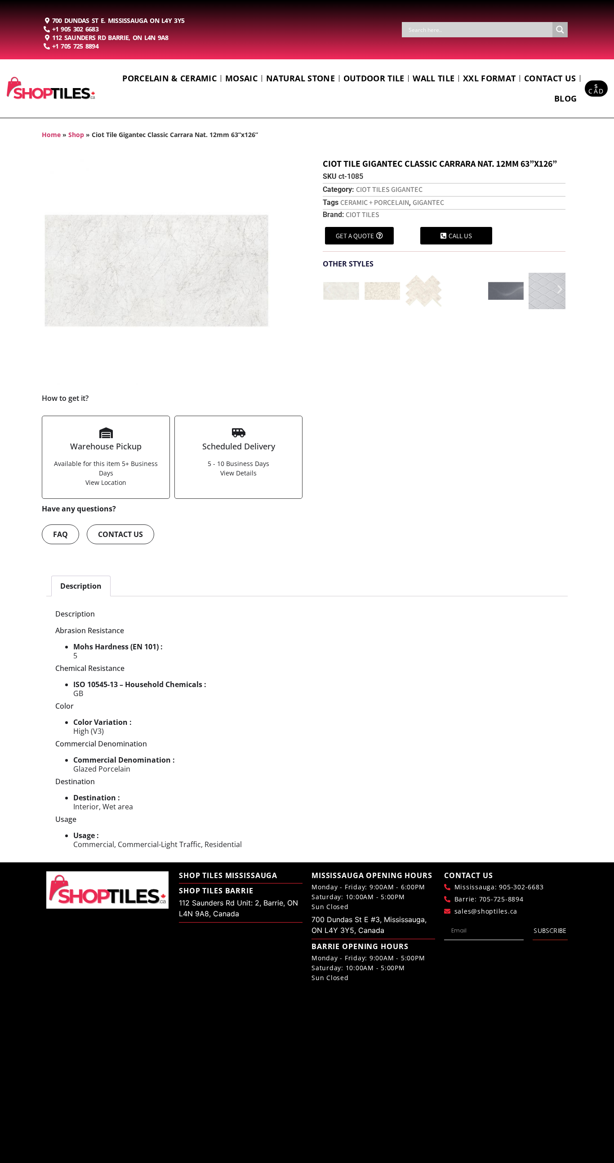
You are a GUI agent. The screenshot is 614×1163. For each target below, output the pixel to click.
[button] (328, 289)
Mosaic (241, 78)
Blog (565, 98)
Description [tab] (81, 586)
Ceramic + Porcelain (374, 202)
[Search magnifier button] (560, 29)
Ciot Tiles (362, 214)
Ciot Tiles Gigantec (389, 189)
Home (51, 134)
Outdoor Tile (374, 78)
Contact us (550, 78)
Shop (76, 134)
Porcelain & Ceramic (169, 78)
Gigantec (428, 202)
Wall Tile (433, 78)
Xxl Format (489, 78)
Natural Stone (300, 78)
